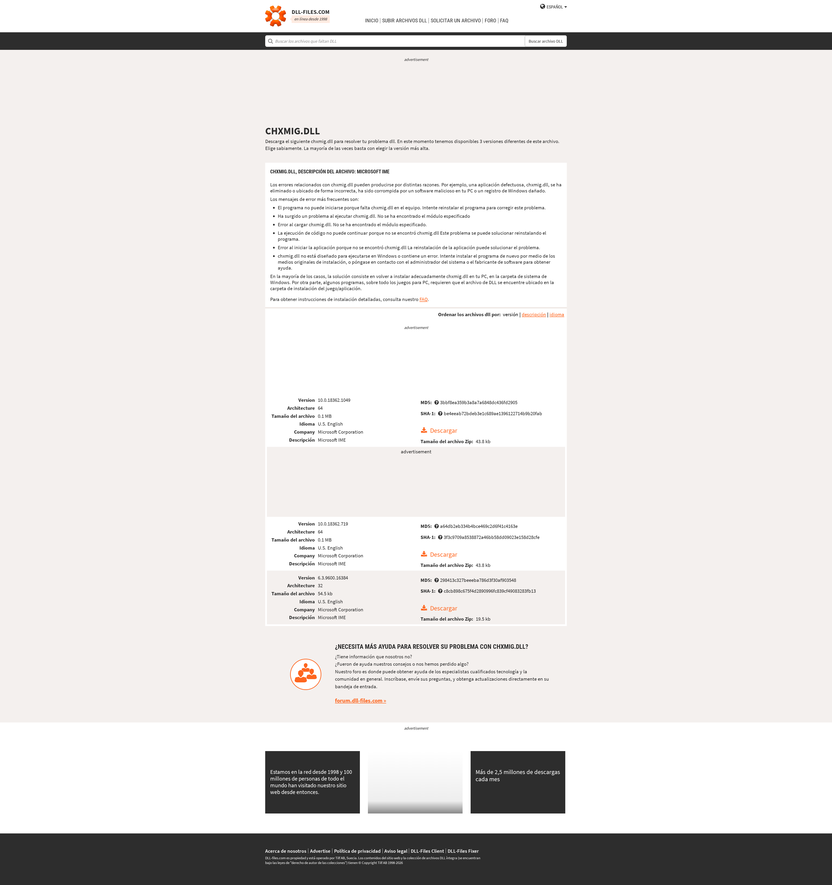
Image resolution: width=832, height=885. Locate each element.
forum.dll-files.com (358, 700)
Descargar (443, 430)
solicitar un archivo (456, 20)
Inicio (371, 20)
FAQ (504, 20)
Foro (490, 20)
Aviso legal (395, 850)
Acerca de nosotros (285, 850)
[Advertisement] (416, 93)
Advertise (320, 850)
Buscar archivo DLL (546, 41)
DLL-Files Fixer (463, 850)
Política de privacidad (357, 850)
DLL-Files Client (427, 850)
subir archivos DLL (404, 20)
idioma (556, 314)
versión (510, 314)
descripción (534, 314)
